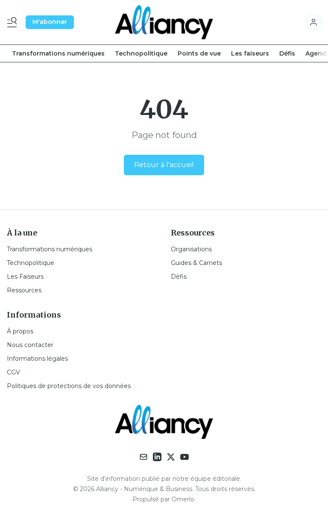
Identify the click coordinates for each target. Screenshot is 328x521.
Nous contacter (30, 345)
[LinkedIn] (157, 457)
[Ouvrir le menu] (13, 22)
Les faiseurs (250, 53)
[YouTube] (184, 457)
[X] (171, 457)
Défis (287, 53)
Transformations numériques (58, 53)
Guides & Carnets (196, 263)
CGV (13, 372)
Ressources (24, 290)
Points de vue (199, 53)
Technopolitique (141, 53)
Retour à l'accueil (164, 165)
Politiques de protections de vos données (69, 386)
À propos (20, 331)
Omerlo (183, 499)
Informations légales (37, 358)
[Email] (143, 457)
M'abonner (49, 22)
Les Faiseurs (25, 276)
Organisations (191, 249)
